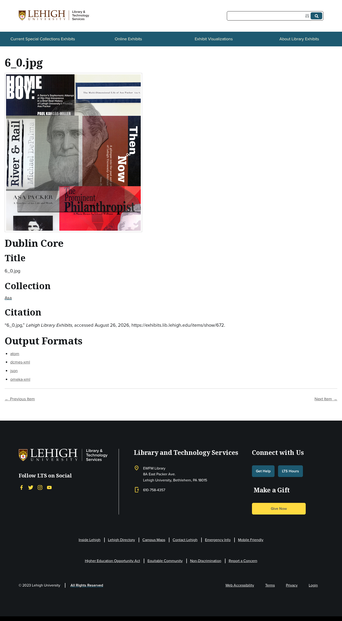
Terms (270, 585)
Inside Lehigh (90, 539)
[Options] (308, 16)
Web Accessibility (239, 585)
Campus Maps (153, 539)
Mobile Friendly (250, 539)
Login (313, 585)
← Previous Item (20, 399)
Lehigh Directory (121, 539)
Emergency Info (218, 539)
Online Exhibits (128, 39)
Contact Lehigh (185, 539)
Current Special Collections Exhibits (42, 39)
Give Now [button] (279, 508)
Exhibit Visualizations (214, 39)
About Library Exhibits (299, 39)
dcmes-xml (20, 362)
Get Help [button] (263, 471)
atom (14, 354)
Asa (8, 298)
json (14, 371)
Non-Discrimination (205, 560)
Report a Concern (243, 560)
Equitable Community (165, 560)
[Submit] (316, 15)
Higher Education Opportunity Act (112, 560)
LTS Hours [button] (290, 471)
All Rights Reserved (86, 585)
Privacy (292, 585)
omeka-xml (20, 379)
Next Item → (326, 399)
